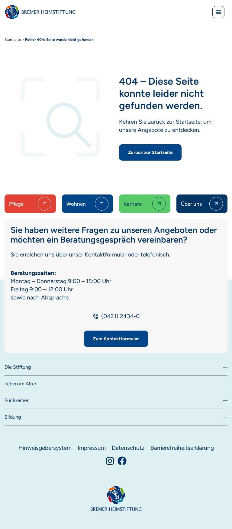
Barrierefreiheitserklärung (182, 447)
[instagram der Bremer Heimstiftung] (109, 460)
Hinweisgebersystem (45, 447)
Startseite (13, 40)
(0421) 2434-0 (120, 316)
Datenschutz (128, 447)
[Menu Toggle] (218, 12)
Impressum (92, 447)
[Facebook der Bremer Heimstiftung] (122, 460)
